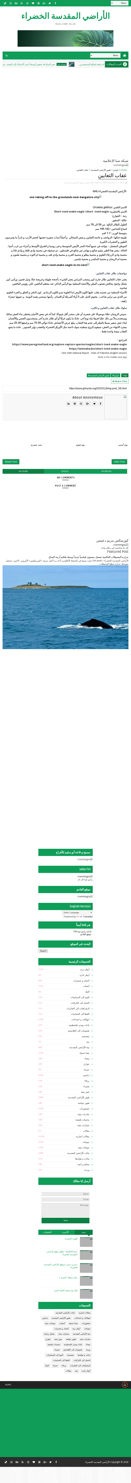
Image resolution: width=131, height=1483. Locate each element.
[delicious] (5, 3)
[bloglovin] (33, 3)
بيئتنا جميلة (85, 1053)
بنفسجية (85, 1036)
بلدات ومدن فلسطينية (79, 1025)
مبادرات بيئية (84, 1114)
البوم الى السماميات (80, 997)
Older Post (119, 461)
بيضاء (87, 1058)
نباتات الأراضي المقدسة (78, 1153)
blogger (23, 471)
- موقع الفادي (86, 934)
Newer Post (11, 461)
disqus (65, 471)
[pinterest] (38, 3)
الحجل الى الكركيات (80, 1003)
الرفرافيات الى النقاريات (78, 1008)
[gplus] (44, 3)
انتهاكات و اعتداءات (80, 1019)
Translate (88, 916)
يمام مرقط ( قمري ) (68, 1277)
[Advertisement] (73, 677)
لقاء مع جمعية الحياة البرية (65, 1290)
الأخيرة (65, 1232)
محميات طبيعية (82, 1119)
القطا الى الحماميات (80, 1014)
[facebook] (55, 3)
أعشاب (86, 986)
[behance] (16, 3)
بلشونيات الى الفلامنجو (78, 1030)
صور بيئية (85, 1092)
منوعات (85, 1142)
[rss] (21, 3)
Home (124, 169)
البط (87, 991)
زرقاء (86, 1080)
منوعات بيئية (81, 64)
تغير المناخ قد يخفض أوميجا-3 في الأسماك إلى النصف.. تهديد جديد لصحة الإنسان (38, 64)
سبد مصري (36, 444)
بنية (87, 1041)
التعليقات (47, 1232)
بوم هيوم (80, 444)
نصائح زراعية (83, 1164)
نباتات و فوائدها (82, 1158)
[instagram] (10, 3)
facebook (106, 471)
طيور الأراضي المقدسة (101, 169)
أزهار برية (85, 969)
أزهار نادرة (85, 975)
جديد (83, 1232)
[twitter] (49, 3)
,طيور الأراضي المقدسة (74, 182)
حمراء (86, 1069)
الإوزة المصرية (71, 1238)
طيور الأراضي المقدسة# (98, 375)
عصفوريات (84, 1108)
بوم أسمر (123, 444)
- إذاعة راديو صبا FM (83, 931)
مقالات (86, 1131)
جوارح (116, 169)
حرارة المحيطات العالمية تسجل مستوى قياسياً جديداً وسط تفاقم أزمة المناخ (88, 557)
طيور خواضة (84, 1103)
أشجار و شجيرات (81, 980)
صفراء (86, 1086)
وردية (86, 1170)
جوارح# (115, 375)
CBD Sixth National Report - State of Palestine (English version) (94, 352)
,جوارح (87, 182)
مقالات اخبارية (83, 1136)
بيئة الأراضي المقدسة (79, 1047)
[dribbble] (27, 3)
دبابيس (86, 1075)
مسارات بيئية (83, 1125)
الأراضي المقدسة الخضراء (65, 16)
